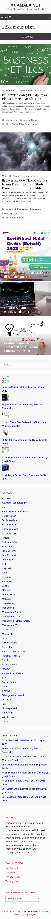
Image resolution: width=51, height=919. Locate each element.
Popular (6, 660)
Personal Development (13, 651)
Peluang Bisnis (9, 642)
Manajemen (11, 120)
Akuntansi (7, 498)
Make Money (8, 603)
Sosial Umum (9, 682)
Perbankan (7, 647)
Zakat (5, 721)
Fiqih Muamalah (10, 542)
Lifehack (6, 590)
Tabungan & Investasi (13, 695)
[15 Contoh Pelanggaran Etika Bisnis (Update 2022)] (5, 434)
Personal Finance (11, 656)
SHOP (5, 677)
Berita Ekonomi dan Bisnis (15, 511)
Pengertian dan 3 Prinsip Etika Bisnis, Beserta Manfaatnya (24, 97)
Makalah (6, 599)
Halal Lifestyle (9, 551)
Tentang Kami (12, 881)
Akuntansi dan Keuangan (14, 502)
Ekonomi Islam (9, 524)
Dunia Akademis (10, 520)
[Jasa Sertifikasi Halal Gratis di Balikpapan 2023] (25, 279)
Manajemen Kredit (11, 616)
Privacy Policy (12, 877)
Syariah (13, 213)
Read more (29, 112)
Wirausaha (7, 712)
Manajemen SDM (10, 625)
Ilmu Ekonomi (9, 555)
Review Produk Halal (12, 673)
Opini (4, 638)
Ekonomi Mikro (9, 533)
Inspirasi (6, 568)
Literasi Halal (8, 594)
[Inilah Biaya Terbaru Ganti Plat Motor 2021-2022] (5, 469)
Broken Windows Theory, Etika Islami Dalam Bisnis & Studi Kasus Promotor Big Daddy (24, 184)
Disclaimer (10, 872)
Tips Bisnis (7, 699)
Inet (4, 564)
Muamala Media (32, 911)
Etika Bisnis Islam (28, 124)
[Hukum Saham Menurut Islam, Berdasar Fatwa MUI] (25, 314)
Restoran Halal (9, 664)
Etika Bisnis (12, 124)
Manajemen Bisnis (28, 120)
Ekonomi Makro (10, 529)
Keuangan (7, 577)
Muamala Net (25, 5)
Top (4, 704)
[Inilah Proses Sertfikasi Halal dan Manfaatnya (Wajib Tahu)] (5, 451)
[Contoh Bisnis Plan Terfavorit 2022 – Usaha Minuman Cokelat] (25, 353)
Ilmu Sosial (7, 559)
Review (6, 669)
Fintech (6, 538)
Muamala (6, 629)
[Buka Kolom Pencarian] (48, 17)
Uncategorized (9, 708)
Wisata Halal (8, 717)
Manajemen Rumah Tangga (16, 621)
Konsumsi (11, 209)
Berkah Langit (9, 516)
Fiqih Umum (8, 546)
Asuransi (6, 507)
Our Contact (11, 868)
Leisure (6, 586)
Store (4, 686)
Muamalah (7, 634)
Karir (4, 572)
